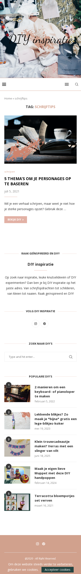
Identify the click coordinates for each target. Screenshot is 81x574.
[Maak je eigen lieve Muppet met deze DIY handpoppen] (17, 475)
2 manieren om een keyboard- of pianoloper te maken (55, 391)
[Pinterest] (43, 544)
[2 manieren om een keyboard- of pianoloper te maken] (17, 393)
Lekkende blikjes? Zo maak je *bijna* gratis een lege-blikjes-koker (56, 418)
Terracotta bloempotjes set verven (55, 498)
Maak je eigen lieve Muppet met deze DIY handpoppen (52, 473)
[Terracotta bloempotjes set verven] (17, 502)
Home (8, 98)
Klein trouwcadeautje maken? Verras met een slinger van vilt (54, 446)
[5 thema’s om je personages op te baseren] (40, 139)
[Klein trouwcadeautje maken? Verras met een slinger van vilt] (17, 448)
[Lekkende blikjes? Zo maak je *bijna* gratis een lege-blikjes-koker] (17, 420)
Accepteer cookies (57, 570)
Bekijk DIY (14, 219)
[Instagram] (37, 544)
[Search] (77, 84)
